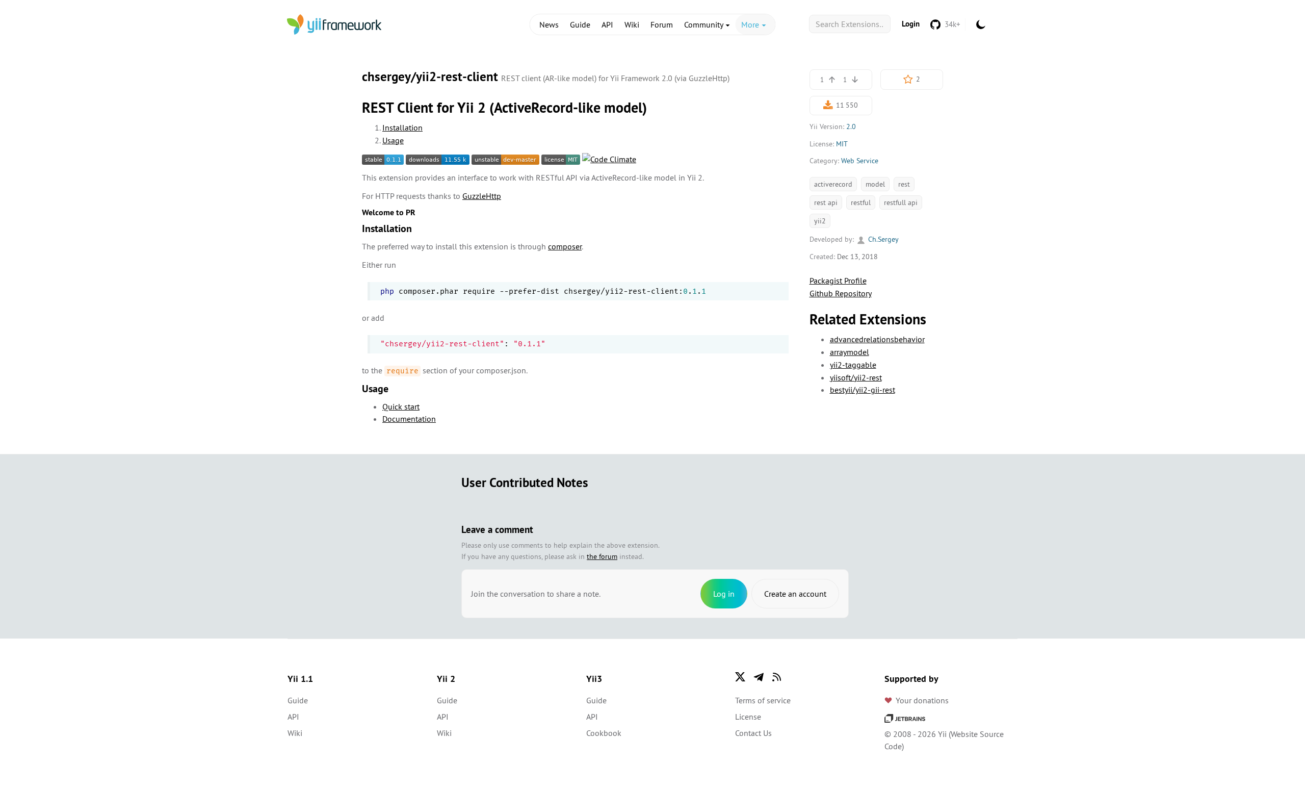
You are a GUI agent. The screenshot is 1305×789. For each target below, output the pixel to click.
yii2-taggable (853, 365)
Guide (580, 24)
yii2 (820, 220)
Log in (724, 594)
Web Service (859, 160)
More (751, 24)
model (875, 184)
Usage (393, 140)
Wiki (631, 24)
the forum (602, 556)
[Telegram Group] (758, 677)
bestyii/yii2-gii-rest (862, 390)
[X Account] (740, 677)
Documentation (409, 419)
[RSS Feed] (777, 677)
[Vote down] (855, 79)
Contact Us (753, 733)
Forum (661, 24)
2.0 (851, 126)
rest (904, 184)
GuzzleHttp (481, 196)
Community (704, 24)
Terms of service (763, 700)
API (607, 24)
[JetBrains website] (904, 717)
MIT (842, 143)
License (748, 716)
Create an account (795, 594)
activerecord (833, 184)
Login (911, 24)
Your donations (922, 700)
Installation (402, 127)
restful (861, 202)
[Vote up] (832, 79)
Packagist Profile (838, 280)
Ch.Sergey (882, 239)
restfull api (901, 202)
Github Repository (841, 293)
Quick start (401, 406)
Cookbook (603, 733)
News (549, 24)
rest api (826, 202)
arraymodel (849, 352)
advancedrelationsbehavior (877, 339)
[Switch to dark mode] (981, 24)
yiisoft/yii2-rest (856, 377)
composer (565, 246)
